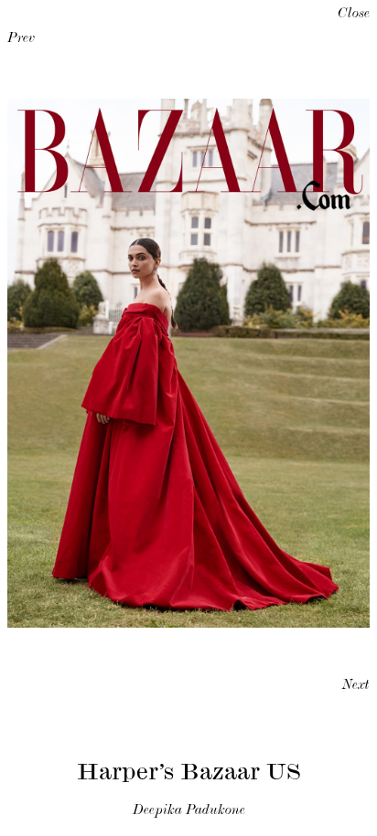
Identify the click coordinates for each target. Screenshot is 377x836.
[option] (188, 363)
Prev (21, 39)
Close (354, 14)
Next (356, 686)
